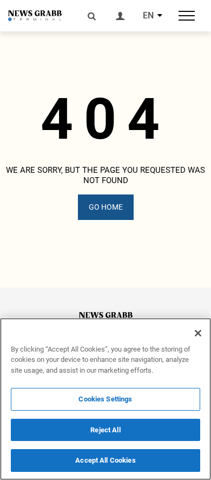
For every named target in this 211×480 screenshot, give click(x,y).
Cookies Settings (105, 399)
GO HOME (106, 207)
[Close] (198, 333)
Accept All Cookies (105, 460)
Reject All (105, 430)
